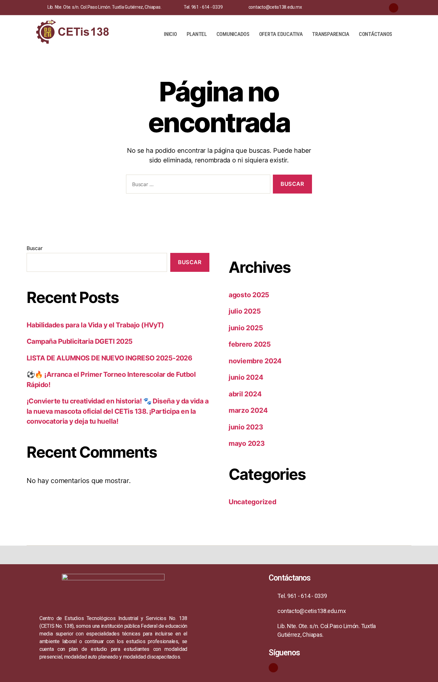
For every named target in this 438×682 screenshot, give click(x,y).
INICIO (170, 34)
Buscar (34, 248)
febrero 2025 (250, 344)
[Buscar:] (196, 185)
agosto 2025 (249, 295)
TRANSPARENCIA (330, 34)
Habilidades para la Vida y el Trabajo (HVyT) (95, 325)
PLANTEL (197, 34)
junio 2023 (246, 427)
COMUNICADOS (232, 34)
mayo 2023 (247, 443)
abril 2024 (245, 394)
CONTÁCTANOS (375, 34)
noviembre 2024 (255, 361)
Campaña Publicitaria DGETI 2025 (80, 341)
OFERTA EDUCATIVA (281, 34)
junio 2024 (246, 377)
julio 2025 (245, 311)
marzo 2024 (248, 410)
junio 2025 (246, 328)
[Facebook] (393, 8)
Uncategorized (252, 502)
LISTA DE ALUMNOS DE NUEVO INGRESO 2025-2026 (109, 358)
